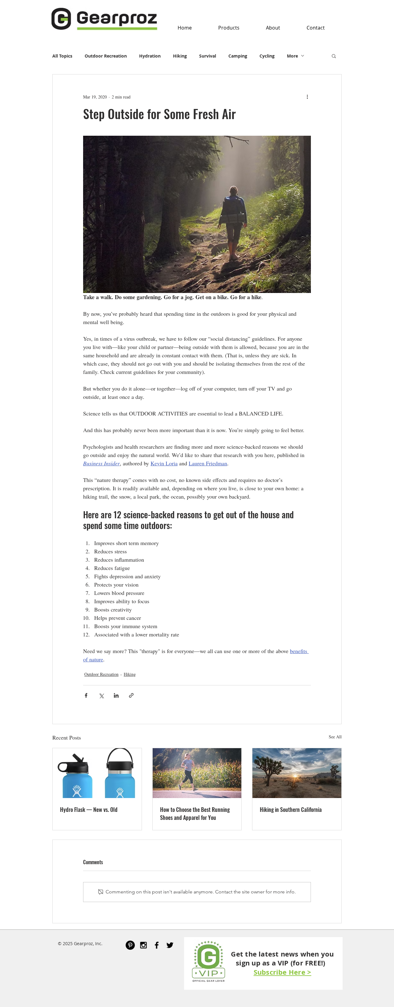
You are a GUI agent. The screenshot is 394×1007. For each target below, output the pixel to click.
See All (335, 737)
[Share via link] (131, 695)
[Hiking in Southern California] (296, 773)
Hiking (180, 55)
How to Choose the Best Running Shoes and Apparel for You (195, 813)
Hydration (150, 55)
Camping (237, 55)
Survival (207, 55)
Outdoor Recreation (106, 55)
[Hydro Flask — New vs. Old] (97, 773)
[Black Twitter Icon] (170, 945)
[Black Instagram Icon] (143, 945)
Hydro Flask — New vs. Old (89, 809)
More (292, 55)
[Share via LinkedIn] (116, 695)
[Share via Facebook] (86, 695)
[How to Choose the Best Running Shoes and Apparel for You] (197, 773)
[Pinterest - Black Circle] (130, 945)
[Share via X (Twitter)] (101, 695)
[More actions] (307, 96)
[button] (229, 28)
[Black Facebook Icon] (156, 945)
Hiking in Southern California (291, 809)
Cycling (267, 55)
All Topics (62, 55)
